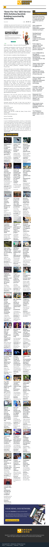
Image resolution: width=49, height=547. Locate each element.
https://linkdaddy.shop (12, 114)
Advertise (16, 545)
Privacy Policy (9, 545)
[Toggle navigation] (5, 7)
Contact (21, 545)
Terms (3, 545)
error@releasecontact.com (15, 125)
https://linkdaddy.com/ (22, 55)
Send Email (9, 108)
